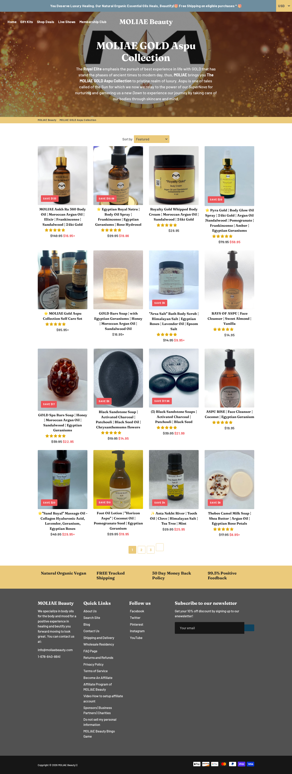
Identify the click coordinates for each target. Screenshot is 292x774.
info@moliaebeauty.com (55, 650)
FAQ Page (90, 651)
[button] (55, 230)
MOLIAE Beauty (47, 120)
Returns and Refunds (98, 657)
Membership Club (93, 22)
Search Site (91, 617)
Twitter (135, 617)
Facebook (137, 611)
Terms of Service (95, 671)
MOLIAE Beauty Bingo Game (99, 733)
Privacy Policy (93, 664)
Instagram (137, 631)
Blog (86, 624)
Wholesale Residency (98, 644)
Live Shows (67, 22)
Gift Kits (26, 22)
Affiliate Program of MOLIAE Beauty (97, 686)
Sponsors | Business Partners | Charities (97, 710)
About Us (90, 611)
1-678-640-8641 (49, 656)
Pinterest (136, 624)
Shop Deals (45, 22)
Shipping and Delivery (98, 638)
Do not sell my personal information (99, 721)
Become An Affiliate (97, 678)
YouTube (136, 638)
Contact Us (91, 631)
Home (12, 22)
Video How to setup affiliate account (103, 698)
